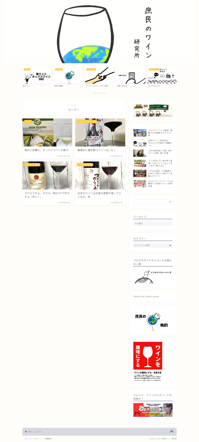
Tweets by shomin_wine (146, 296)
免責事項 (48, 439)
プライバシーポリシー (33, 439)
